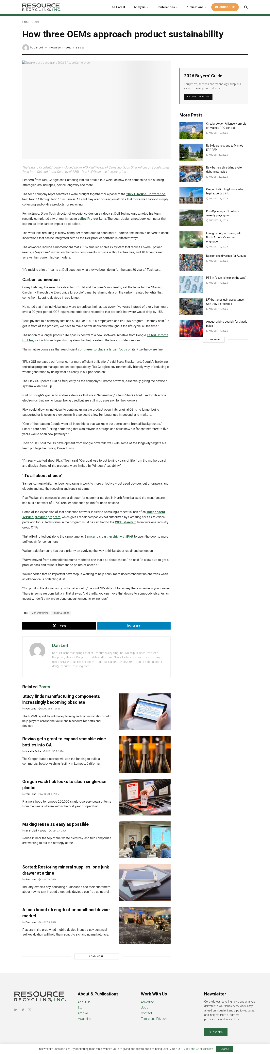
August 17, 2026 (218, 198)
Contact (146, 1013)
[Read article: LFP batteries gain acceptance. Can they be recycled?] (191, 306)
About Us (84, 1002)
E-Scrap (36, 22)
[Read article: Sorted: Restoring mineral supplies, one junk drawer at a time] (145, 882)
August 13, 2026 (218, 220)
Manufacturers (39, 613)
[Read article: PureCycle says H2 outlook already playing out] (191, 217)
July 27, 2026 (59, 830)
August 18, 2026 (218, 260)
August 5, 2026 (54, 751)
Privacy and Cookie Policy (197, 1048)
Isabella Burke (33, 751)
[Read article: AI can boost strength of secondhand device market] (145, 925)
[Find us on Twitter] (29, 1010)
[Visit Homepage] (41, 7)
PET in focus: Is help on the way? (226, 277)
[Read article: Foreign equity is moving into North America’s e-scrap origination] (191, 239)
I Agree (224, 1048)
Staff (81, 1007)
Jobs (144, 1007)
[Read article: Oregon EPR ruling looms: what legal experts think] (191, 195)
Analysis (139, 7)
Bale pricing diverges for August (226, 255)
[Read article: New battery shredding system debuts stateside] (191, 174)
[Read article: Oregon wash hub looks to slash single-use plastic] (145, 797)
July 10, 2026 (49, 922)
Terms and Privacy (154, 1019)
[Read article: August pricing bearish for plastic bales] (191, 328)
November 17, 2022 (60, 47)
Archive (83, 1013)
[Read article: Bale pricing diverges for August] (191, 262)
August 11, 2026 (50, 708)
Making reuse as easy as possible (55, 824)
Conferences (166, 7)
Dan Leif (38, 47)
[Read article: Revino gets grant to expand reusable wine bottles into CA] (145, 754)
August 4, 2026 (50, 794)
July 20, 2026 (49, 879)
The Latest (117, 7)
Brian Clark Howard (35, 830)
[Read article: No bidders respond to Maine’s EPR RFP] (191, 152)
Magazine (84, 1019)
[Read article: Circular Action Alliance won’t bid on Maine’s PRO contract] (191, 130)
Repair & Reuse (61, 613)
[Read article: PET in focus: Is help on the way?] (191, 284)
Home (25, 22)
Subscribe (227, 7)
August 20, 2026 (218, 154)
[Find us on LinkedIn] (15, 1010)
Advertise (147, 1002)
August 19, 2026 (218, 133)
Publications (194, 7)
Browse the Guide (198, 96)
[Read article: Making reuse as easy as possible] (145, 839)
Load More (96, 956)
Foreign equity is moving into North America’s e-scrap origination (224, 237)
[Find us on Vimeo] (22, 1010)
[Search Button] (246, 7)
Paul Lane (30, 708)
